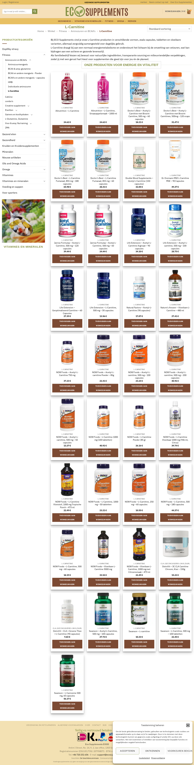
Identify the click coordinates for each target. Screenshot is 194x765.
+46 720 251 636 (80, 754)
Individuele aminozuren (19, 86)
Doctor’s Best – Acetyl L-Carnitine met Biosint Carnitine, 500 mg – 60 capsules (139, 115)
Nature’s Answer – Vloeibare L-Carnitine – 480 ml (175, 309)
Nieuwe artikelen (11, 157)
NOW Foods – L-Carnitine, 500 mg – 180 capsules (175, 503)
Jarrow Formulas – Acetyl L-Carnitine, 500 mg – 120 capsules (67, 245)
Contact (96, 725)
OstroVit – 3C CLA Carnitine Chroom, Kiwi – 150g (175, 568)
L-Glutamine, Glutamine (16, 118)
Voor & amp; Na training (16, 123)
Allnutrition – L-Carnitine (67, 110)
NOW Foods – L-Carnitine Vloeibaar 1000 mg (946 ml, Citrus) (175, 440)
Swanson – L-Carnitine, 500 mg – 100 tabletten (175, 632)
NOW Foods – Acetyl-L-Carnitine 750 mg (67, 374)
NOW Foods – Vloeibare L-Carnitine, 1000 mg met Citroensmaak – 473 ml (139, 569)
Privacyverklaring (158, 758)
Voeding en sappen (12, 186)
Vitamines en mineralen (88, 21)
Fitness (109, 21)
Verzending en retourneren (41, 725)
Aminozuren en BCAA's (83, 31)
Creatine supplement (15, 105)
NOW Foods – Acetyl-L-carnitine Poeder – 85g (103, 374)
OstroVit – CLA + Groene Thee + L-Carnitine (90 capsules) (67, 632)
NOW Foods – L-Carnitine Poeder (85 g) (139, 438)
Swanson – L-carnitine (139, 631)
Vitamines (7, 175)
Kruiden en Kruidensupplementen (20, 145)
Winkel (51, 31)
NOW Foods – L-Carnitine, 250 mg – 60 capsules (139, 503)
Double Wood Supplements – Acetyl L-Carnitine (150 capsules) (139, 181)
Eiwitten (9, 110)
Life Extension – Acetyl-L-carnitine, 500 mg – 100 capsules (175, 245)
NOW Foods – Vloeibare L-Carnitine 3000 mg (103, 568)
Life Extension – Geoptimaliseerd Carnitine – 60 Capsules (67, 310)
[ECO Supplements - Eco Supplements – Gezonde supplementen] (97, 11)
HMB (10, 82)
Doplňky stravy (10, 49)
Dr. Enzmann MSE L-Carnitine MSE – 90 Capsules (175, 179)
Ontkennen (152, 750)
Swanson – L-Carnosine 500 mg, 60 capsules (67, 694)
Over (87, 725)
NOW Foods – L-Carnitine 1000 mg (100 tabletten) (103, 438)
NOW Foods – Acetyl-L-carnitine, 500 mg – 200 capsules (175, 375)
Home (40, 31)
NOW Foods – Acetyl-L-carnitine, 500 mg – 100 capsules (139, 375)
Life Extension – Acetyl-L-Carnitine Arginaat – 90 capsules (139, 245)
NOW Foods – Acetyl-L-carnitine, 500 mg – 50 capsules (67, 440)
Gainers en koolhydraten (16, 114)
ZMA (7, 127)
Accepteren (127, 750)
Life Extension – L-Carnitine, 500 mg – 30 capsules (103, 309)
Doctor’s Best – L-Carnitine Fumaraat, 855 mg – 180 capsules (67, 181)
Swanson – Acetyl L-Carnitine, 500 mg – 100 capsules (103, 632)
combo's (9, 101)
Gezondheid (64, 21)
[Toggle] (44, 55)
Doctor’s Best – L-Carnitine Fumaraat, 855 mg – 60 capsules (103, 181)
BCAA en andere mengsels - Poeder (25, 73)
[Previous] (3, 226)
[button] (187, 725)
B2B (105, 725)
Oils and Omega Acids (14, 163)
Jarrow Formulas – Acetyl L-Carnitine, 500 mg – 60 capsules (103, 245)
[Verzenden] (34, 11)
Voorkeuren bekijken (178, 750)
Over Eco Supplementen (181, 2)
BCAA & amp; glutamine (19, 68)
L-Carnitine (13, 90)
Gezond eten (9, 134)
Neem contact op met (158, 2)
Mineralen (7, 151)
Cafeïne (9, 96)
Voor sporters (9, 192)
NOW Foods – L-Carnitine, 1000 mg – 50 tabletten (103, 503)
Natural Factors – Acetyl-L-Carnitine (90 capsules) (139, 309)
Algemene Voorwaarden (70, 725)
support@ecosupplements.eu (111, 754)
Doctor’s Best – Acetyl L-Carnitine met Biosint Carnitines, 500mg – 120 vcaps (175, 113)
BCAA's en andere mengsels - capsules (26, 77)
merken (143, 2)
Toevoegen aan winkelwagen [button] (67, 129)
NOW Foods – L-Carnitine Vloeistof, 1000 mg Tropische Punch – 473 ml (67, 504)
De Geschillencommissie (89, 758)
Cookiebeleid (144, 758)
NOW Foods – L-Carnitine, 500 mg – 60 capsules (67, 568)
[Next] (44, 226)
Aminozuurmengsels (18, 64)
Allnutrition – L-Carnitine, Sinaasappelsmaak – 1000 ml (103, 112)
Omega (120, 21)
